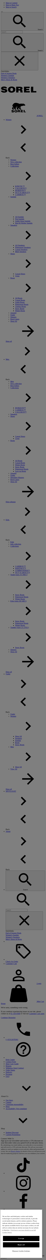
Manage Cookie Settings (21, 1251)
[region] (21, 1233)
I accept (21, 1238)
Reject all (21, 1245)
